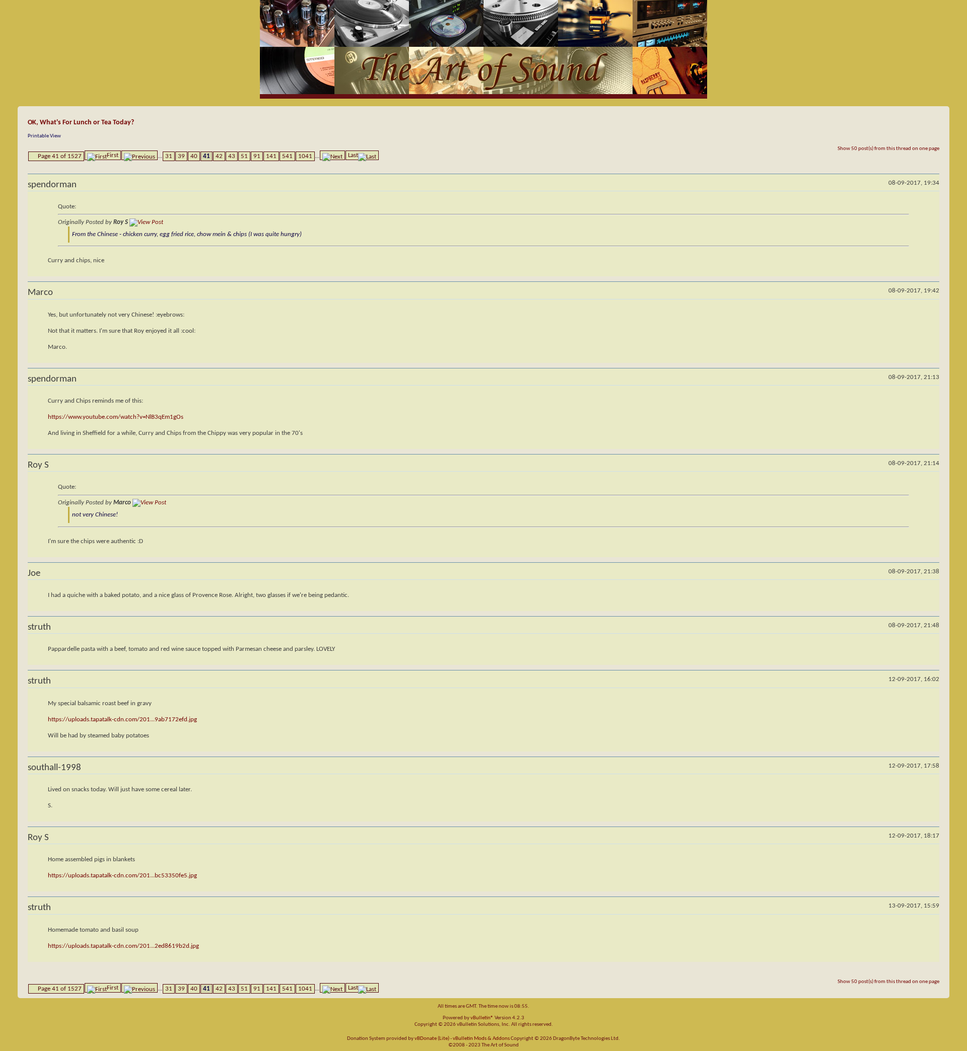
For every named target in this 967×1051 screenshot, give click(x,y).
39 (181, 156)
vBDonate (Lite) (432, 1038)
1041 (305, 156)
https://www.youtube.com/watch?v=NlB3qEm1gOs (115, 417)
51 (244, 156)
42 (219, 156)
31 (168, 156)
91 (256, 156)
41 (206, 156)
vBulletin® (482, 1018)
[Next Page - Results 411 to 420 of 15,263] (332, 155)
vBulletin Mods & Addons (481, 1038)
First (112, 155)
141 (271, 156)
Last (353, 155)
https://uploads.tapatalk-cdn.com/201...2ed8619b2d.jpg (123, 946)
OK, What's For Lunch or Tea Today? (81, 122)
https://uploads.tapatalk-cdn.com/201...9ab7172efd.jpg (122, 719)
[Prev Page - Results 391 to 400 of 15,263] (139, 155)
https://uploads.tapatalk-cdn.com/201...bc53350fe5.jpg (122, 875)
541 (287, 156)
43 (231, 156)
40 (193, 156)
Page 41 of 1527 (60, 156)
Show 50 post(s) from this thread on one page (888, 149)
